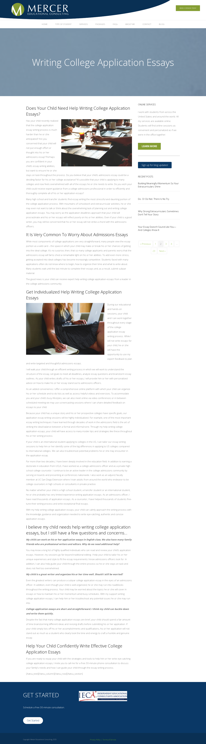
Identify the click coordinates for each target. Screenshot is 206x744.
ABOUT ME (130, 24)
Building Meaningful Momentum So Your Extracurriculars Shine (158, 185)
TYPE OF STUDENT (63, 24)
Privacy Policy (95, 739)
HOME (45, 24)
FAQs (115, 24)
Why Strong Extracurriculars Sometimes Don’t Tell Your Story (158, 213)
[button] (155, 165)
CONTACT (147, 24)
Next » (162, 250)
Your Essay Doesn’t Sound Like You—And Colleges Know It (157, 228)
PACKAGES (100, 24)
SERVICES (83, 24)
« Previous (145, 243)
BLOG (161, 24)
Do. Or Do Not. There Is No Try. (154, 198)
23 (154, 250)
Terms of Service (109, 739)
